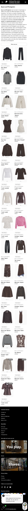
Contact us (3, 412)
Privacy (2, 476)
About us (3, 430)
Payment (3, 418)
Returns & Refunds (5, 416)
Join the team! (4, 428)
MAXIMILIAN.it (12, 509)
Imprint (2, 432)
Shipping (3, 414)
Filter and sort (14, 44)
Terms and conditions (6, 480)
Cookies (3, 478)
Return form (3, 420)
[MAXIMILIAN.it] (14, 2)
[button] (2, 2)
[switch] (25, 509)
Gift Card (3, 426)
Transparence (4, 434)
